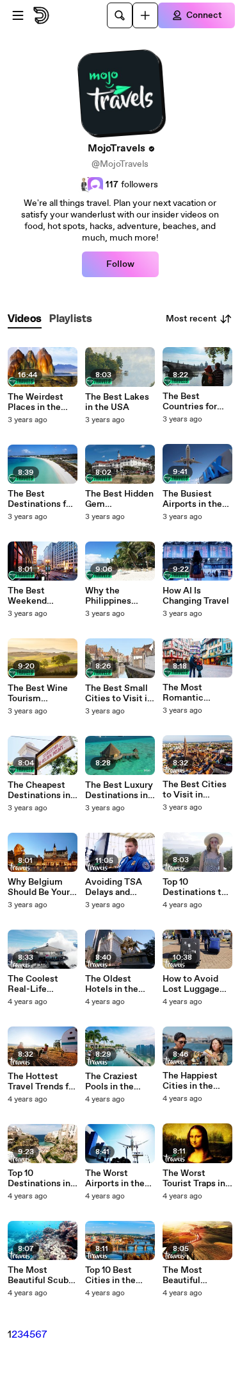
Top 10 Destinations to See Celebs (195, 887)
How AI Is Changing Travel (196, 596)
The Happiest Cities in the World (190, 1081)
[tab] (25, 319)
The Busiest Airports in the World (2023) (192, 499)
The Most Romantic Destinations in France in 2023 (194, 693)
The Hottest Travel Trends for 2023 (42, 1081)
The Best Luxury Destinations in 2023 (119, 790)
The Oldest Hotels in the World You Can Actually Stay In (118, 984)
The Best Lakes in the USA (117, 402)
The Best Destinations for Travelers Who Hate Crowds (41, 499)
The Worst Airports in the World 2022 (115, 1178)
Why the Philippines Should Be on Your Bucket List (119, 596)
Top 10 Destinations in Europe (39, 1178)
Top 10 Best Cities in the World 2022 (110, 1275)
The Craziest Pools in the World (111, 1081)
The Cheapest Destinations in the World (39, 790)
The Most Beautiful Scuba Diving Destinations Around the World (40, 1275)
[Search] (119, 15)
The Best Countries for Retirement (190, 401)
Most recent (191, 319)
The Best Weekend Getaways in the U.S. (41, 596)
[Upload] (145, 15)
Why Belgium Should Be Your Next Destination (39, 887)
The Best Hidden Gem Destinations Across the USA (119, 499)
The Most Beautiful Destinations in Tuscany (194, 1275)
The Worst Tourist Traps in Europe (194, 1178)
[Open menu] (18, 15)
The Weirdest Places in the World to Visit (36, 402)
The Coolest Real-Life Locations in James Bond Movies (33, 984)
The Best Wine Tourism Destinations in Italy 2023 (39, 693)
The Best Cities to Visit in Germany (195, 789)
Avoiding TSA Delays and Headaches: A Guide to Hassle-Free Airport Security (119, 887)
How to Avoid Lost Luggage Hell (191, 984)
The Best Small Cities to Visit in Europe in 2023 (118, 693)
